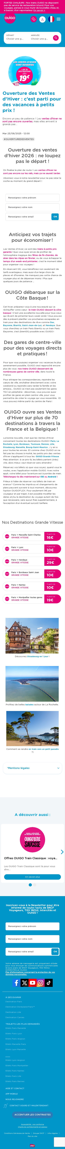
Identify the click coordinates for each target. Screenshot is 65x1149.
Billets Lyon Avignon (15, 1060)
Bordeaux (24, 444)
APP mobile (12, 1094)
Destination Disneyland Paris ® (20, 1007)
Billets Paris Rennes (15, 1081)
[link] (16, 983)
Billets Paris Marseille (16, 1028)
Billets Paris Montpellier (17, 1065)
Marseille (20, 447)
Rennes (45, 444)
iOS (42, 477)
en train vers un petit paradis (44, 749)
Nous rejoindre (15, 1099)
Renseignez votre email (21, 217)
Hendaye (50, 325)
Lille (52, 444)
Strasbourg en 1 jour (37, 656)
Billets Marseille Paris (16, 1044)
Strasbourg (9, 447)
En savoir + (39, 11)
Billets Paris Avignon (15, 1039)
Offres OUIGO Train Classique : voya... (30, 858)
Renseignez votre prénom (22, 198)
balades (29, 705)
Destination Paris (14, 1002)
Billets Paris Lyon (14, 1034)
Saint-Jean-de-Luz (32, 325)
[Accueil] (10, 19)
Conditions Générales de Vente (17, 1133)
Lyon (15, 444)
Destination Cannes (15, 1017)
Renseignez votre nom (20, 207)
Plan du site (32, 1136)
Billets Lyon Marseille (16, 1049)
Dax (52, 322)
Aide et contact (15, 1088)
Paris (53, 441)
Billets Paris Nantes (15, 1071)
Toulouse (35, 444)
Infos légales (52, 1133)
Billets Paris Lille (13, 1076)
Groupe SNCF (38, 1133)
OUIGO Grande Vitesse (47, 456)
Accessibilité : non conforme (32, 1124)
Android (52, 477)
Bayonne (7, 325)
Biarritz (17, 325)
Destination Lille (13, 1012)
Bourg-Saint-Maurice (37, 447)
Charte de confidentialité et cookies (32, 1127)
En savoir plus (32, 877)
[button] (30, 884)
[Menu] (58, 19)
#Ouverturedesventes (19, 139)
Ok (55, 217)
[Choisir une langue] (51, 19)
